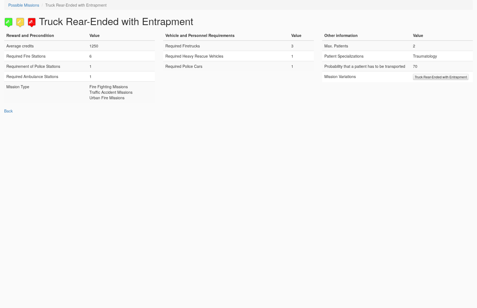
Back (8, 111)
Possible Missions (23, 5)
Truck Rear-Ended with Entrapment (441, 76)
